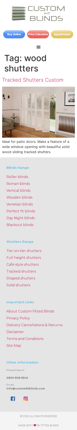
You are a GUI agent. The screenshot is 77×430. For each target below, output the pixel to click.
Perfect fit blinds (20, 211)
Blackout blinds (19, 225)
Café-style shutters (22, 265)
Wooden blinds (19, 197)
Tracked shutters (21, 271)
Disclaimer (15, 332)
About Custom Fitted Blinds (30, 311)
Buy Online (14, 34)
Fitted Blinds (50, 425)
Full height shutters (23, 258)
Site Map (13, 346)
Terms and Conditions (24, 339)
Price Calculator (38, 34)
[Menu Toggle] (38, 47)
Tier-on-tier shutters (23, 251)
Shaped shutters (20, 278)
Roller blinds (17, 177)
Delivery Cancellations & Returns (34, 325)
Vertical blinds (18, 191)
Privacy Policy (18, 318)
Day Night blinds (20, 218)
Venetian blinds (19, 204)
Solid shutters (18, 285)
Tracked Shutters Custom (33, 80)
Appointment (62, 34)
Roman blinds (18, 184)
